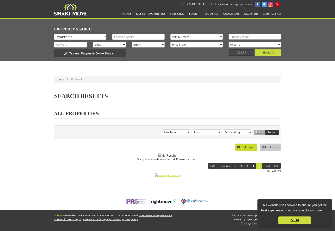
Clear (241, 52)
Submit (272, 132)
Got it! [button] (295, 220)
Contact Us (272, 13)
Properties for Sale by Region (67, 219)
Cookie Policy (116, 219)
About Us (211, 13)
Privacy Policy (131, 219)
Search (268, 52)
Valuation (231, 13)
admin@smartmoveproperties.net (233, 4)
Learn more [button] (314, 210)
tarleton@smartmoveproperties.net (155, 215)
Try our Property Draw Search (91, 53)
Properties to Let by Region (96, 219)
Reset (259, 132)
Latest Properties (150, 13)
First (212, 165)
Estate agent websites (251, 223)
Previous (225, 165)
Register (251, 13)
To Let (194, 13)
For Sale (177, 13)
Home (126, 13)
